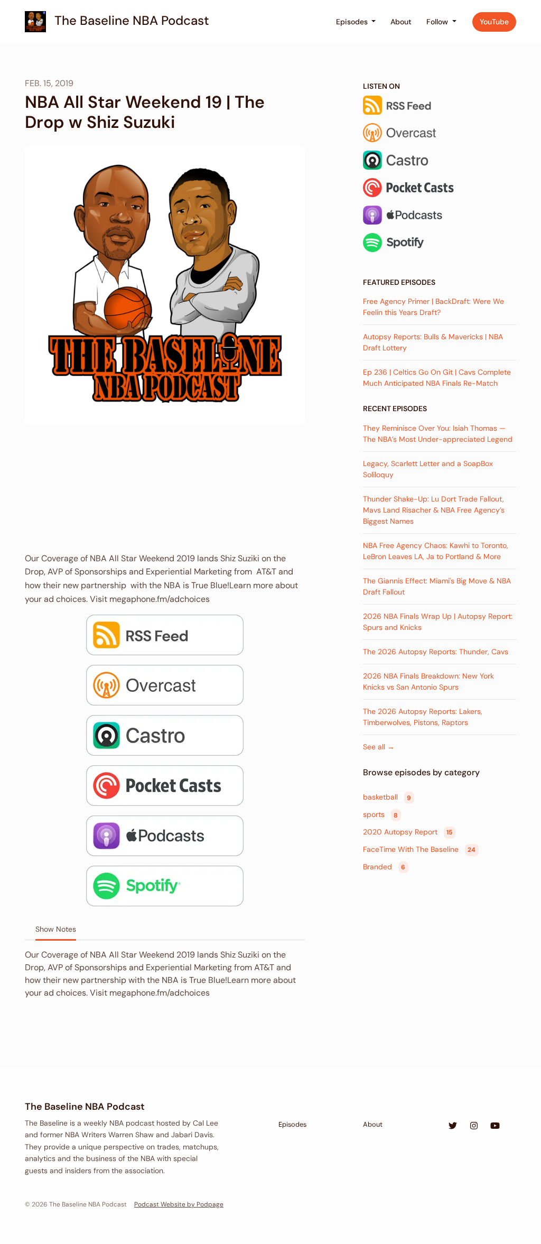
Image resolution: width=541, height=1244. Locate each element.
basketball (387, 797)
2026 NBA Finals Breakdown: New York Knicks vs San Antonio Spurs (428, 681)
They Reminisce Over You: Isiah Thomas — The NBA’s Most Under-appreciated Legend (437, 433)
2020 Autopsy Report (407, 832)
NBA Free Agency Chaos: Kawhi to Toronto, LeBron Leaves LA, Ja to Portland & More (435, 551)
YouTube (494, 21)
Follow (438, 21)
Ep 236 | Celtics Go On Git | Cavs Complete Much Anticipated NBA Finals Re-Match (437, 377)
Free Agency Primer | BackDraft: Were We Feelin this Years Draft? (433, 306)
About (401, 21)
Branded (384, 866)
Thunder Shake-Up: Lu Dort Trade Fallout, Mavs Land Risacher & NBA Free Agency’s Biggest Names (434, 510)
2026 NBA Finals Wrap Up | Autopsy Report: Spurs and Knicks (437, 621)
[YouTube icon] (495, 1126)
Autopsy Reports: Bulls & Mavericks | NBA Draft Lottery (433, 342)
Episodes (353, 21)
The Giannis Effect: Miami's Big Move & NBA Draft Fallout (437, 586)
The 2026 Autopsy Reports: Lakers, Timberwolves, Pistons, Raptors (422, 717)
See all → (379, 746)
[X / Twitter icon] (452, 1126)
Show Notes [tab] (55, 929)
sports (380, 815)
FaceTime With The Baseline (419, 849)
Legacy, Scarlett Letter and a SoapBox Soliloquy (428, 469)
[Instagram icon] (474, 1126)
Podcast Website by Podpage (178, 1204)
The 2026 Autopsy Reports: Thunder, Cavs (435, 651)
